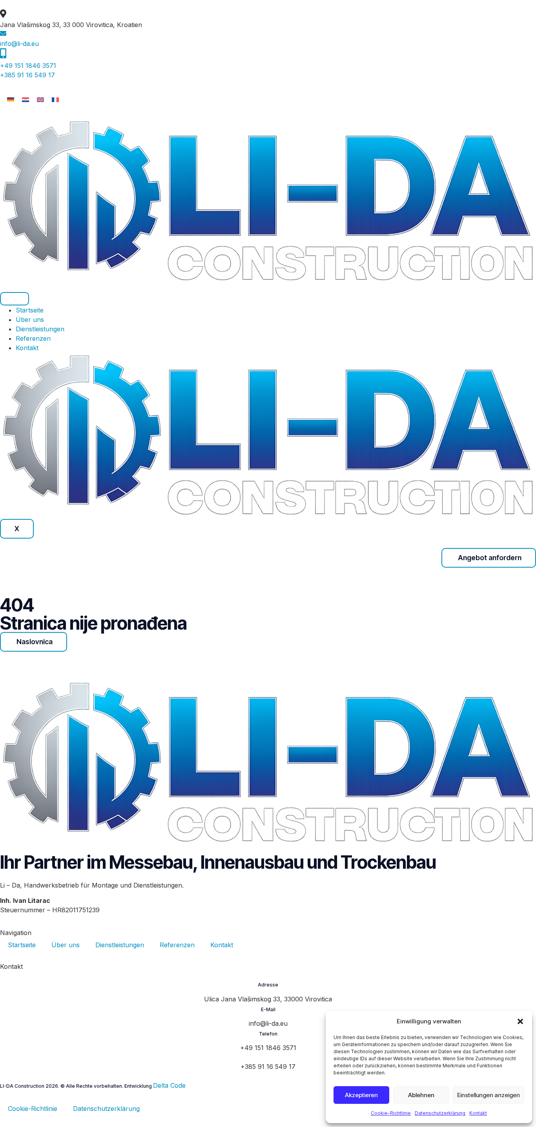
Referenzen (33, 338)
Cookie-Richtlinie (391, 1113)
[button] (520, 1021)
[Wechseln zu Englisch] (40, 99)
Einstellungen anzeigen (488, 1095)
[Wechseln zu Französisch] (55, 99)
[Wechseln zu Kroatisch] (25, 99)
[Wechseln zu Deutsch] (10, 99)
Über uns (30, 319)
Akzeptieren (361, 1095)
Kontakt (478, 1113)
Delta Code (169, 1085)
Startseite (30, 310)
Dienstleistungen (40, 329)
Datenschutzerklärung (440, 1113)
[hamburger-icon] (14, 298)
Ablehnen (421, 1095)
